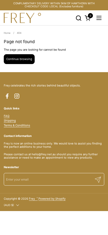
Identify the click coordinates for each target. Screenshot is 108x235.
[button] (78, 18)
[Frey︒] (22, 18)
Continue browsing (19, 59)
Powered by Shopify (52, 198)
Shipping (10, 120)
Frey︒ (33, 198)
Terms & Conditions (17, 125)
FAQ (7, 116)
